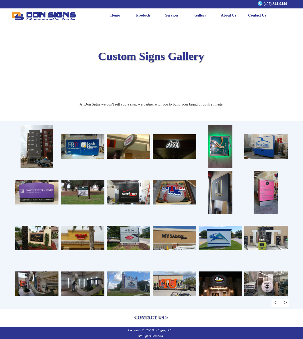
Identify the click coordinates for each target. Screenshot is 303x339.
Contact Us (257, 15)
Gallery (200, 15)
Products (143, 15)
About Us (228, 15)
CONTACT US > (151, 317)
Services (171, 15)
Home (115, 15)
